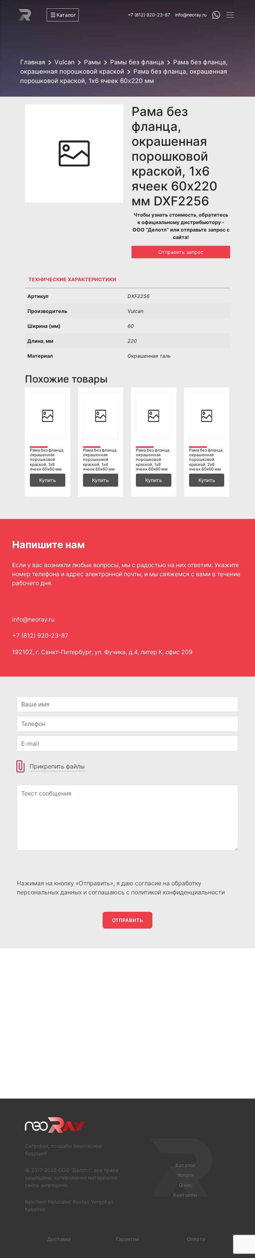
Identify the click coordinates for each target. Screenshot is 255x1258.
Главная (32, 62)
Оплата (196, 1239)
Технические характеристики (72, 279)
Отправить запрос (180, 252)
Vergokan (102, 1202)
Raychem (35, 1202)
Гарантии (127, 1239)
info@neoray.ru (190, 14)
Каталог (185, 1165)
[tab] (127, 281)
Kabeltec (35, 1209)
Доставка (59, 1239)
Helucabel (59, 1202)
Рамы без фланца (137, 62)
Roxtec (81, 1202)
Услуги (185, 1175)
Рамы (92, 62)
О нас (185, 1185)
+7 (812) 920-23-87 (149, 14)
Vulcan (64, 62)
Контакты (185, 1195)
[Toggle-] (230, 15)
